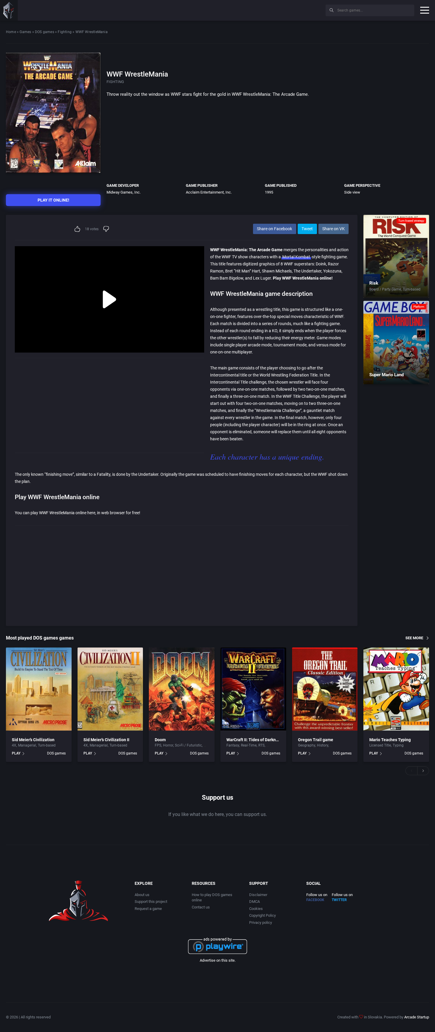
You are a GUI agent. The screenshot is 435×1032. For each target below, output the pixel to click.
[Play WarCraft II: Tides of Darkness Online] (253, 689)
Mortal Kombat (296, 256)
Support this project (151, 901)
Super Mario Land (386, 374)
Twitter (339, 900)
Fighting (65, 32)
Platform (418, 306)
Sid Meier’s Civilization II (106, 739)
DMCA (254, 901)
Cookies (256, 908)
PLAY (16, 753)
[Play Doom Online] (182, 689)
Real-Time (249, 745)
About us (142, 895)
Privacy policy (260, 922)
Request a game (148, 908)
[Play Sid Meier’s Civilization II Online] (110, 689)
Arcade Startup (416, 1017)
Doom (160, 739)
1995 (269, 192)
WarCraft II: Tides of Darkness (254, 739)
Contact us (201, 907)
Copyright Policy (262, 915)
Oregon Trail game (315, 739)
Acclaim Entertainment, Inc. (209, 192)
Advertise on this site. (218, 960)
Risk (373, 283)
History (322, 745)
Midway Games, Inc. (124, 192)
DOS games (44, 32)
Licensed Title (380, 745)
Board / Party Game (385, 289)
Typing (398, 745)
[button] (411, 770)
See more (414, 638)
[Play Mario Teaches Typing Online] (396, 689)
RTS (261, 745)
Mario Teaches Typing (390, 739)
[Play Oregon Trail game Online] (325, 689)
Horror (168, 745)
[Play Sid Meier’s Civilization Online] (39, 689)
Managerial (27, 745)
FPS (158, 745)
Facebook (315, 900)
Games (25, 32)
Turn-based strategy (411, 220)
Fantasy (232, 745)
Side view (352, 192)
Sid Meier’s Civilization (33, 739)
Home (11, 32)
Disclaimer (258, 895)
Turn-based (411, 289)
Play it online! (53, 200)
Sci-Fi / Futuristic (188, 745)
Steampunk (275, 745)
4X (14, 745)
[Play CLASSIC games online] (9, 10)
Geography (306, 745)
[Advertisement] (272, 9)
